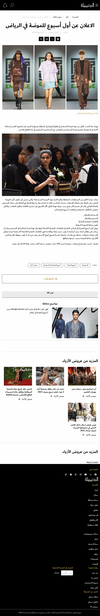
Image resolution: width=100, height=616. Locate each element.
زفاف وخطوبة (93, 525)
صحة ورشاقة (93, 500)
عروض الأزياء (57, 16)
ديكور (96, 554)
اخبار (96, 539)
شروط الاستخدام (91, 583)
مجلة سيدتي (93, 596)
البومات (95, 564)
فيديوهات (94, 559)
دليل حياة (94, 505)
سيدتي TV (94, 606)
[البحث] (12, 5)
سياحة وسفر (93, 544)
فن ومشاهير (93, 515)
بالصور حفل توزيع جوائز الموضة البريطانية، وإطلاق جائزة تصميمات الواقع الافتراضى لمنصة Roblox (18, 392)
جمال (96, 495)
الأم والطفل (93, 520)
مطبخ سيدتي (93, 602)
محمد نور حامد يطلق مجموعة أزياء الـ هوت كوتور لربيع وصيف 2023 (50, 390)
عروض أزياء (34, 265)
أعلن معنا (94, 587)
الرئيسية (75, 16)
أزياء (67, 16)
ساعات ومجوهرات (90, 534)
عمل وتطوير (93, 549)
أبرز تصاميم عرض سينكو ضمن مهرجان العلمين (84, 390)
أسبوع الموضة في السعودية (52, 265)
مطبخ (96, 510)
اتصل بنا (94, 578)
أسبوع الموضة (71, 265)
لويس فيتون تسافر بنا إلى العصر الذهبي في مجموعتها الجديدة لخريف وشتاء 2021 (83, 428)
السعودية (85, 265)
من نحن (95, 573)
